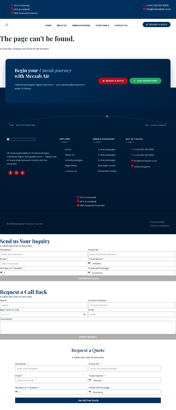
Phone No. (93, 249)
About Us (62, 25)
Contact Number (97, 300)
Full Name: (6, 249)
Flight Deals (102, 25)
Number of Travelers (11, 268)
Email (3, 259)
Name (3, 300)
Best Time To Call (9, 309)
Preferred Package (98, 268)
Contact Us (121, 25)
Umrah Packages (81, 25)
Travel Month (95, 259)
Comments (6, 319)
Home (48, 25)
